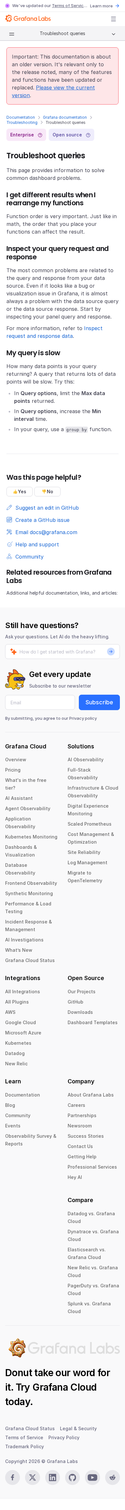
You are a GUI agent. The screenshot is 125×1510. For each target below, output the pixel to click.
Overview (15, 759)
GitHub (75, 1002)
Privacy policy (83, 718)
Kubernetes (18, 1043)
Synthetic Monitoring (29, 893)
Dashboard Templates (93, 1022)
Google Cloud (20, 1022)
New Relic (16, 1063)
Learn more (101, 5)
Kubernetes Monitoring (31, 836)
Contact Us (80, 1146)
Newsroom (80, 1125)
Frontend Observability (31, 883)
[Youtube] (92, 1477)
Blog (10, 1105)
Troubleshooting (22, 122)
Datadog (15, 1053)
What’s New (18, 950)
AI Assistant (19, 798)
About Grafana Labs (91, 1095)
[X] (32, 1477)
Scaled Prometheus (90, 824)
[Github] (72, 1477)
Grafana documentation (65, 117)
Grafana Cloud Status (30, 960)
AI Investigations (24, 939)
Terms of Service (69, 5)
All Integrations (22, 991)
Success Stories (86, 1136)
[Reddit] (112, 1477)
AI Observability (86, 759)
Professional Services (92, 1167)
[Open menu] (113, 19)
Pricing (13, 770)
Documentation (20, 117)
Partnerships (82, 1115)
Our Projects (82, 991)
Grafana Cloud (64, 1387)
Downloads (80, 1012)
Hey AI (75, 1177)
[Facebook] (12, 1477)
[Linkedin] (52, 1477)
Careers (76, 1105)
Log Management (87, 862)
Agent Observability (27, 808)
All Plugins (17, 1002)
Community (17, 1115)
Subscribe (99, 702)
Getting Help (82, 1156)
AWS (10, 1012)
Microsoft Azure (23, 1032)
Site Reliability (84, 852)
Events (13, 1125)
